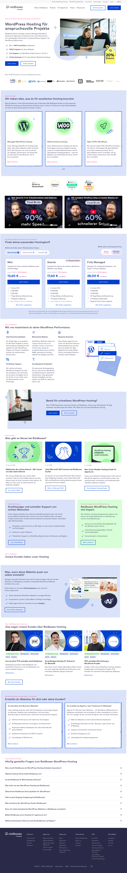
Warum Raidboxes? (81, 838)
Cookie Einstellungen (98, 859)
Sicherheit (30, 845)
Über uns (78, 840)
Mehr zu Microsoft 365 (55, 488)
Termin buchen (98, 8)
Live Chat (95, 838)
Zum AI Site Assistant (15, 610)
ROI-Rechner (63, 848)
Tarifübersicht (56, 105)
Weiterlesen (9, 673)
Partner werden (48, 847)
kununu (110, 845)
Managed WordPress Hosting (19, 142)
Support (29, 843)
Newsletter (62, 840)
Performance (31, 838)
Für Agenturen (63, 8)
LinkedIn (110, 840)
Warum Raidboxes (41, 8)
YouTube (110, 843)
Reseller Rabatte (48, 840)
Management (31, 840)
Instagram (111, 838)
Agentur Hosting (48, 838)
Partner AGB (47, 850)
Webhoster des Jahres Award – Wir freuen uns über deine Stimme (24, 470)
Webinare (62, 843)
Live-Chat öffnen (16, 542)
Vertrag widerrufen (98, 848)
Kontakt (78, 845)
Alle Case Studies (14, 682)
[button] (18, 252)
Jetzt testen (114, 8)
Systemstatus (96, 843)
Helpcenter (95, 840)
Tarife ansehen (28, 63)
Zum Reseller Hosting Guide (97, 488)
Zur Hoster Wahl (14, 490)
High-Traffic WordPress (97, 142)
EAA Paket (62, 845)
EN (92, 866)
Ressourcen (81, 8)
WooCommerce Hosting (57, 142)
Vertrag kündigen (97, 845)
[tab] (13, 252)
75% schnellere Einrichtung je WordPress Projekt (96, 662)
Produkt (53, 8)
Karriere (78, 843)
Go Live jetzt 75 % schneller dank (23, 661)
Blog (60, 838)
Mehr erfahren (12, 162)
